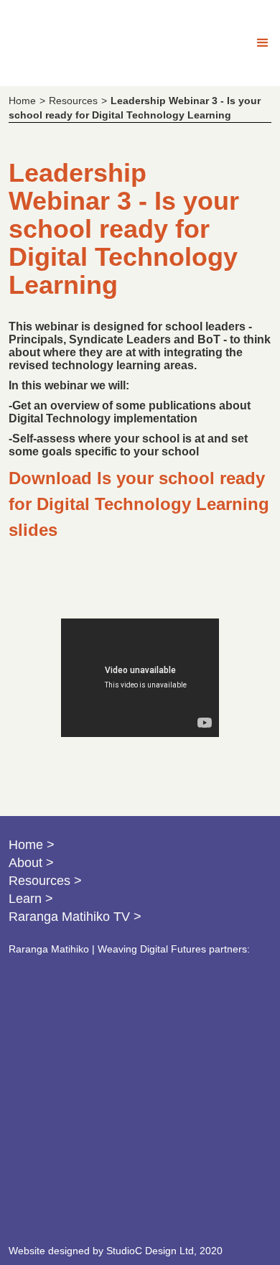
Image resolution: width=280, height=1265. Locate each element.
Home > (32, 845)
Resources (73, 100)
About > (31, 863)
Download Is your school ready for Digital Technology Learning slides (139, 503)
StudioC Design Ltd (150, 1250)
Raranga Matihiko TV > (75, 916)
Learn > (31, 898)
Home (22, 100)
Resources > (45, 881)
